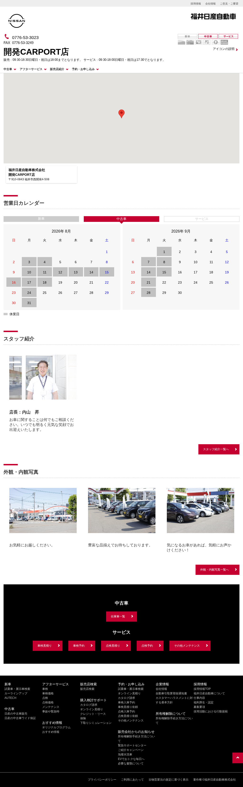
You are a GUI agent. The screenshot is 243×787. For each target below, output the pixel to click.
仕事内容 (199, 698)
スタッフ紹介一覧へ (216, 449)
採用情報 (196, 3)
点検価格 (48, 702)
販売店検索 (87, 689)
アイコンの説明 (223, 49)
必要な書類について (131, 763)
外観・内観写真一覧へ (214, 569)
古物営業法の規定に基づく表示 (168, 779)
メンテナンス (50, 707)
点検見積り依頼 (128, 716)
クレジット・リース (93, 713)
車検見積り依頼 (128, 707)
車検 (45, 689)
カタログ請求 (88, 704)
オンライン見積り (91, 709)
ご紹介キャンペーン (131, 750)
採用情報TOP (202, 689)
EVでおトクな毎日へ (131, 759)
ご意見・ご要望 (229, 3)
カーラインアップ (16, 693)
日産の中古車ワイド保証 (20, 718)
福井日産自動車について (209, 693)
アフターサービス (31, 69)
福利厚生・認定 (204, 702)
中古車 (8, 69)
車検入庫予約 (126, 702)
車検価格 (48, 693)
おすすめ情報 (50, 732)
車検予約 (78, 645)
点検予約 (147, 645)
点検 (45, 698)
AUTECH (10, 698)
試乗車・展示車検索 (17, 689)
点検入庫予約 (126, 711)
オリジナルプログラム (56, 727)
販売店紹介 (57, 69)
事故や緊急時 (50, 711)
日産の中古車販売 (16, 713)
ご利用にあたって (132, 779)
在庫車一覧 (118, 616)
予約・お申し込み (83, 69)
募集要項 (199, 707)
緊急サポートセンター (132, 745)
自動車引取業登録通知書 (171, 693)
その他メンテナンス (187, 645)
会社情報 (210, 3)
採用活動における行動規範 (211, 711)
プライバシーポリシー (102, 779)
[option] (43, 393)
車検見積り (44, 645)
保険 (83, 718)
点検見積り (113, 645)
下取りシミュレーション (96, 723)
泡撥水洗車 (125, 754)
